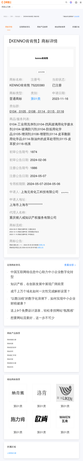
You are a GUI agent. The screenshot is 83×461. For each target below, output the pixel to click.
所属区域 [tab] (75, 26)
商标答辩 (10, 351)
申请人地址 (17, 199)
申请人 (14, 191)
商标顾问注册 (11, 363)
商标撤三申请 (11, 355)
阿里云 (6, 16)
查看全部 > (70, 264)
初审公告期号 (19, 151)
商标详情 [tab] (8, 26)
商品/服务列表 (19, 119)
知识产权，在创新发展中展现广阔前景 (37, 283)
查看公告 (42, 245)
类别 (34, 93)
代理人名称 (17, 212)
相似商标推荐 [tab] (60, 26)
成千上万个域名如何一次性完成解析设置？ (40, 291)
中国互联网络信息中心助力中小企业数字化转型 (42, 274)
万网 (11, 16)
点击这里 (76, 16)
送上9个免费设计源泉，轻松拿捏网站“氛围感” (42, 310)
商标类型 (16, 93)
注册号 (35, 79)
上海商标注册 (11, 453)
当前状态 (58, 79)
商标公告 (16, 241)
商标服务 (17, 16)
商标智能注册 (11, 339)
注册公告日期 (19, 175)
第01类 (36, 98)
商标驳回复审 (11, 347)
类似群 (14, 106)
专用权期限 (17, 183)
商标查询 (10, 367)
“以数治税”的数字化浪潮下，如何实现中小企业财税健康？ (43, 300)
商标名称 (16, 79)
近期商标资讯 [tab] (24, 26)
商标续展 (10, 343)
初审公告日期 (19, 159)
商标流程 (16, 225)
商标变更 (10, 359)
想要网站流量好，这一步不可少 (32, 317)
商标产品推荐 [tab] (42, 26)
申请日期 (58, 93)
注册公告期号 (19, 167)
